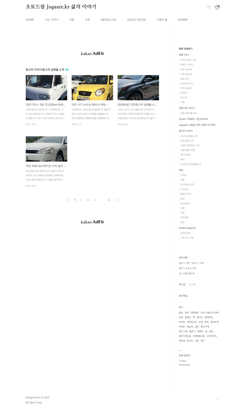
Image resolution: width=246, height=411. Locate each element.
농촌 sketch (186, 69)
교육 (87, 19)
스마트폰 (184, 189)
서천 (182, 102)
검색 (209, 7)
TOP (217, 399)
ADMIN (182, 19)
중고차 (190, 340)
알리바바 (209, 317)
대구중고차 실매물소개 (190, 164)
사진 (197, 340)
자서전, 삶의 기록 (188, 60)
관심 (182, 222)
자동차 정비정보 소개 (189, 145)
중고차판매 (185, 154)
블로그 (192, 331)
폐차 (182, 159)
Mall (182, 198)
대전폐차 (195, 312)
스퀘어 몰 (161, 19)
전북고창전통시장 (188, 113)
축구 (203, 340)
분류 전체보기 (186, 48)
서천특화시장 (199, 336)
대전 (211, 331)
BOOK (183, 92)
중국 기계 (183, 331)
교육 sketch (186, 74)
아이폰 (183, 175)
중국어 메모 (185, 233)
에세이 (200, 331)
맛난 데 (183, 97)
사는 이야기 (51, 19)
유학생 (182, 340)
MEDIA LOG (108, 19)
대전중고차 (192, 322)
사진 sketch (186, 88)
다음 (117, 200)
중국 (207, 322)
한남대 (190, 326)
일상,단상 (184, 78)
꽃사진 (200, 317)
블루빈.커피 (185, 194)
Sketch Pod (186, 83)
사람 (71, 19)
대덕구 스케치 (186, 64)
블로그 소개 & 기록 (187, 268)
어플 (182, 180)
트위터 (182, 322)
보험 (182, 212)
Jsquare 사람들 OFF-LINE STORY (197, 125)
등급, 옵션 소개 (187, 140)
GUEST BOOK (136, 19)
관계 (201, 322)
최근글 (182, 284)
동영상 (188, 317)
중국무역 (214, 322)
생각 (197, 326)
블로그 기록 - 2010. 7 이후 (191, 263)
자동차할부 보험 (187, 150)
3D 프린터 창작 (187, 184)
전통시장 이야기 (187, 108)
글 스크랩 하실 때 (186, 273)
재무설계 (184, 217)
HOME (30, 19)
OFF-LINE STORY (210, 312)
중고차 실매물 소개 (188, 136)
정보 (181, 170)
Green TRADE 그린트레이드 (193, 119)
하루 (187, 312)
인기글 (192, 284)
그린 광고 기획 (186, 237)
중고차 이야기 (186, 130)
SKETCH (184, 54)
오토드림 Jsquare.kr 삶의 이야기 (61, 7)
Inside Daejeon (187, 228)
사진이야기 (211, 336)
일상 (181, 312)
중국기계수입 (185, 336)
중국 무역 (205, 326)
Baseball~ (185, 203)
